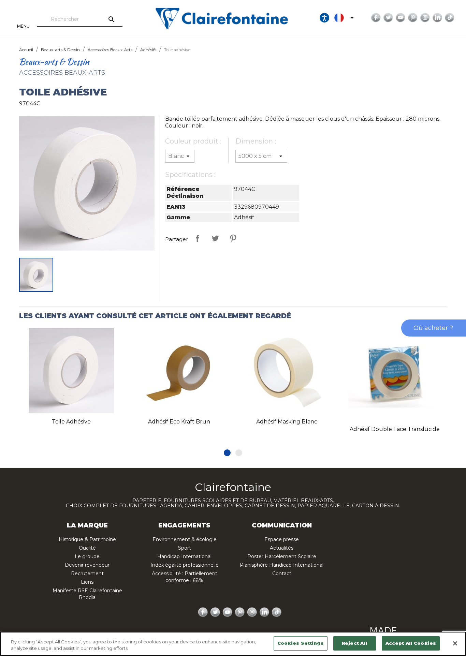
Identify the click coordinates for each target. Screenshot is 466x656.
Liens (87, 582)
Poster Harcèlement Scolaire (281, 556)
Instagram (425, 17)
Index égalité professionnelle (184, 565)
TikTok (449, 17)
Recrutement (87, 573)
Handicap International (184, 556)
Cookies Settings (300, 643)
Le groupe (87, 556)
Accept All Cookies (410, 643)
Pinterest (412, 17)
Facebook (375, 17)
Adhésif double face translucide (395, 429)
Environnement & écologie (184, 539)
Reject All (354, 643)
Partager (197, 238)
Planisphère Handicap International (281, 565)
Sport (184, 548)
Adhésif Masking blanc (286, 421)
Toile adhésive (71, 421)
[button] (227, 453)
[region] (233, 644)
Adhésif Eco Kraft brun (179, 421)
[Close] (455, 643)
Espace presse (281, 539)
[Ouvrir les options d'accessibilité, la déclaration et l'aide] (324, 18)
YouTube (400, 17)
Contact (281, 573)
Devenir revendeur (87, 565)
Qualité (87, 548)
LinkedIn (437, 17)
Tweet (215, 238)
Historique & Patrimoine (87, 539)
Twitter (388, 17)
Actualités (281, 548)
